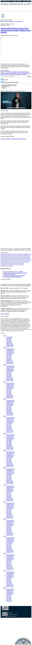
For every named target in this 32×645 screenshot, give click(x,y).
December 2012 (10, 571)
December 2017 (10, 486)
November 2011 (10, 590)
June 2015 (9, 528)
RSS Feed (5, 79)
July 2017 (9, 492)
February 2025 (10, 362)
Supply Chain (18, 264)
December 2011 (10, 589)
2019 (5, 450)
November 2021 (10, 418)
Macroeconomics (27, 73)
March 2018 (9, 480)
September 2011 (10, 593)
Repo (8, 264)
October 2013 (10, 557)
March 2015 (9, 532)
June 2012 (9, 579)
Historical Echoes (15, 259)
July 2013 (9, 561)
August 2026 (10, 337)
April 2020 (9, 445)
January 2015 (10, 535)
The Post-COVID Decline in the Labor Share (14, 275)
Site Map (6, 631)
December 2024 (10, 366)
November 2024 (10, 367)
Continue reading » (5, 70)
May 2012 (9, 581)
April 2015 (9, 531)
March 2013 (9, 566)
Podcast (6, 624)
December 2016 (10, 503)
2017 (5, 484)
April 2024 (9, 376)
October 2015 (10, 523)
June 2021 (9, 425)
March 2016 (9, 515)
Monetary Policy (4, 74)
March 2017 (9, 498)
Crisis (13, 255)
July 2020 (9, 441)
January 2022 (10, 414)
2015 (5, 519)
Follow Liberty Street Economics (10, 82)
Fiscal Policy (14, 73)
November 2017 (10, 487)
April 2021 (9, 428)
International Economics (10, 260)
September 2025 (10, 352)
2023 (5, 381)
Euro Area (13, 256)
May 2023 (9, 392)
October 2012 (10, 574)
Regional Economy (16, 1)
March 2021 (9, 429)
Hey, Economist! (9, 259)
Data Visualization (8, 618)
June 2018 (9, 476)
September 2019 (10, 455)
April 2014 (9, 548)
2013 (5, 553)
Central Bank (13, 71)
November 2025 (10, 350)
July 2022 (9, 407)
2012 (5, 570)
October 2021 (10, 420)
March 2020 (9, 446)
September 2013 (10, 558)
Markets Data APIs (8, 622)
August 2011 (10, 594)
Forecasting (5, 259)
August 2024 (10, 371)
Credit (18, 71)
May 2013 (9, 564)
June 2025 (9, 356)
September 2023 (10, 387)
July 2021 (9, 424)
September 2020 (10, 438)
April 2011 (9, 599)
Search (29, 76)
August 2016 (10, 508)
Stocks (10, 264)
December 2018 (10, 469)
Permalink (24, 74)
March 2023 (9, 395)
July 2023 (9, 389)
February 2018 (10, 482)
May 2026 (9, 341)
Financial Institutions (5, 73)
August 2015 (10, 525)
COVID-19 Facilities (6, 255)
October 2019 (10, 454)
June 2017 (9, 494)
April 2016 (9, 513)
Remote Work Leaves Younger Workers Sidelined (15, 273)
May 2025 (9, 358)
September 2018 (10, 473)
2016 (5, 502)
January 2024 (10, 380)
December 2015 (10, 520)
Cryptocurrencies (17, 255)
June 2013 (9, 562)
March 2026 (9, 343)
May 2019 (9, 461)
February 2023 (10, 396)
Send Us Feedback (5, 313)
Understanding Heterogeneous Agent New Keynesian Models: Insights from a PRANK (16, 30)
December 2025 (10, 348)
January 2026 (10, 346)
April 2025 (9, 359)
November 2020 (10, 436)
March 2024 (9, 378)
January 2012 (10, 586)
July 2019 (9, 458)
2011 (5, 587)
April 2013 (9, 565)
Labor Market (23, 260)
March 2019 (9, 463)
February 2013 (10, 568)
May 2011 (9, 598)
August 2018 (10, 474)
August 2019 (10, 457)
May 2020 (9, 443)
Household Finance (21, 259)
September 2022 (10, 404)
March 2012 (9, 583)
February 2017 (10, 499)
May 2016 (9, 512)
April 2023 (9, 393)
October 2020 (10, 437)
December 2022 (10, 400)
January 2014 (10, 552)
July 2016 (9, 509)
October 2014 (10, 540)
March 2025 (9, 360)
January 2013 (10, 569)
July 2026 (9, 338)
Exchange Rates (17, 256)
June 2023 (9, 391)
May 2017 (9, 495)
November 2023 (10, 384)
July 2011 (9, 595)
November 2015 (10, 521)
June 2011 (9, 597)
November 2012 (10, 573)
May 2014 (9, 546)
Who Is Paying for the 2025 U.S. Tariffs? (13, 271)
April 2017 (9, 496)
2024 (5, 364)
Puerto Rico (15, 263)
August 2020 (10, 440)
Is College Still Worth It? (9, 274)
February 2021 (10, 430)
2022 (5, 399)
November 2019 (10, 453)
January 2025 (10, 363)
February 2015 (10, 533)
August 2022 (10, 405)
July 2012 (9, 578)
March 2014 (9, 549)
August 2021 (10, 422)
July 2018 (9, 475)
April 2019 (9, 462)
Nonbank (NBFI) (5, 263)
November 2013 (10, 556)
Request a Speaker (8, 612)
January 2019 (10, 466)
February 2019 (10, 465)
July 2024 (9, 372)
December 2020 (10, 434)
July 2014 (9, 544)
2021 (5, 416)
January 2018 (10, 483)
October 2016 (10, 506)
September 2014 (10, 541)
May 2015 (9, 529)
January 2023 (10, 397)
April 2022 (9, 411)
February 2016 (10, 516)
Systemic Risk (17, 74)
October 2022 (10, 403)
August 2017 (10, 491)
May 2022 (9, 409)
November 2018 (10, 470)
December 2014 (10, 537)
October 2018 (10, 471)
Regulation (5, 264)
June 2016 (9, 511)
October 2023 (10, 385)
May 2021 (9, 426)
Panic (12, 263)
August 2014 (10, 542)
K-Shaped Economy (17, 260)
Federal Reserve (24, 71)
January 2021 (10, 432)
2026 (5, 335)
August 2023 (10, 388)
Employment (9, 256)
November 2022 (10, 401)
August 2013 (10, 560)
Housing (26, 259)
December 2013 (10, 554)
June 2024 (9, 374)
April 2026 (9, 342)
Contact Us (7, 626)
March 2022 (9, 412)
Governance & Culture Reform (10, 616)
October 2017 (10, 488)
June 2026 (9, 339)
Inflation (4, 260)
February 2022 (10, 413)
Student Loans (13, 264)
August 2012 (10, 577)
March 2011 (9, 601)
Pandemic (10, 263)
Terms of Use (7, 628)
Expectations (22, 256)
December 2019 (10, 451)
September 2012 (10, 575)
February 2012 (10, 585)
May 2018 (9, 478)
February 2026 (10, 345)
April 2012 (9, 582)
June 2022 (9, 408)
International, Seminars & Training (11, 614)
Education (5, 256)
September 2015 (10, 524)
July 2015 (9, 527)
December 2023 (10, 383)
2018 (5, 467)
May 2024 (9, 375)
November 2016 (10, 504)
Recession (11, 74)
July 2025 (9, 355)
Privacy (6, 629)
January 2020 (10, 449)
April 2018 (9, 479)
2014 (5, 536)
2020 (5, 433)
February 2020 (10, 447)
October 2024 (10, 368)
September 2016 (10, 507)
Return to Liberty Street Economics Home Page (12, 21)
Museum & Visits (6, 1)
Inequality (19, 73)
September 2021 (10, 421)
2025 (5, 347)
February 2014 (10, 550)
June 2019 (9, 459)
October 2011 (10, 591)
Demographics (22, 255)
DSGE (26, 255)
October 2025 (10, 351)
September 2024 (10, 370)
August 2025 (10, 354)
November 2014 (10, 539)
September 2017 (10, 490)
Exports (25, 256)
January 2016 (10, 517)
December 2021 (10, 417)
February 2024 (10, 379)
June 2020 (9, 442)
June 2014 (9, 545)
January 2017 (10, 500)
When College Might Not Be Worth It (12, 276)
